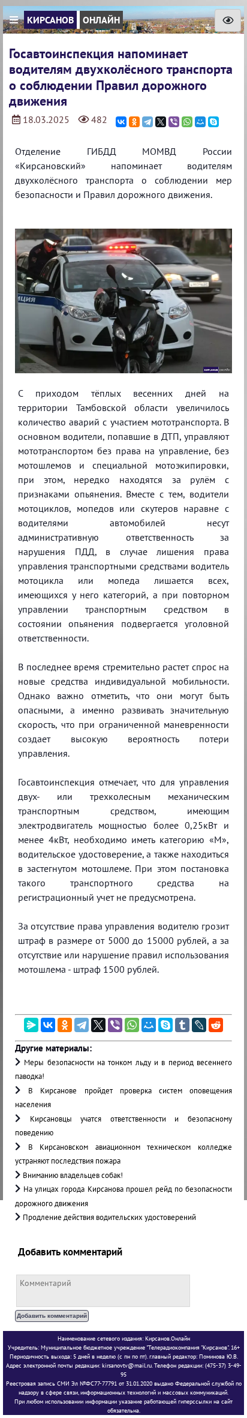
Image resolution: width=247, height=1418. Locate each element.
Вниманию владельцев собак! (73, 1175)
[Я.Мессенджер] (31, 1025)
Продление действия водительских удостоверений (109, 1217)
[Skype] (213, 121)
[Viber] (173, 121)
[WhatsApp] (187, 121)
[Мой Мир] (200, 121)
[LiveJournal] (199, 1025)
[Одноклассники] (134, 121)
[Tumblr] (182, 1025)
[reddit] (216, 1025)
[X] (160, 121)
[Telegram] (147, 121)
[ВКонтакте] (121, 121)
